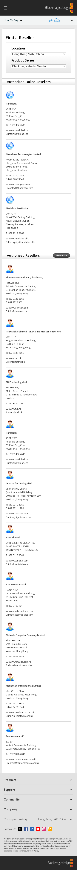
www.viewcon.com (19, 307)
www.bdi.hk (15, 408)
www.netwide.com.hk (20, 661)
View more (61, 255)
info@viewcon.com (18, 311)
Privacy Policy (33, 850)
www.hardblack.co (19, 130)
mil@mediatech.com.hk (20, 715)
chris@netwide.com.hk (20, 665)
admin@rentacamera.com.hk (23, 763)
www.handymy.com (19, 184)
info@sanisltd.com (18, 564)
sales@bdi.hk (15, 412)
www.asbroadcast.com (21, 611)
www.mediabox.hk (19, 238)
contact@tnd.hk (16, 361)
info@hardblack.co (18, 133)
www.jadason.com (19, 513)
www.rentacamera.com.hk (23, 759)
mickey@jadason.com (19, 517)
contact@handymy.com (20, 188)
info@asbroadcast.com (20, 614)
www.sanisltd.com (18, 560)
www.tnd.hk (15, 358)
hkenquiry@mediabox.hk (21, 242)
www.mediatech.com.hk (21, 712)
